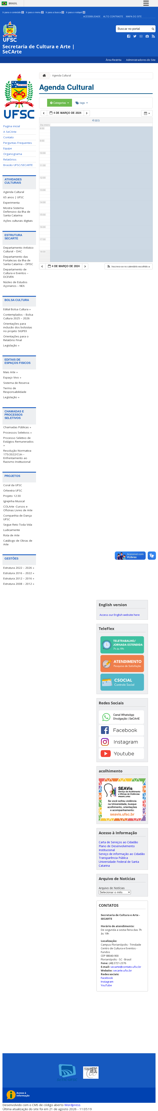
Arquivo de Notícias (112, 888)
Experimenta (11, 202)
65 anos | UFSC (13, 197)
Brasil (13, 3)
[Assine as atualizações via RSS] (153, 36)
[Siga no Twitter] (135, 36)
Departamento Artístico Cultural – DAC (18, 249)
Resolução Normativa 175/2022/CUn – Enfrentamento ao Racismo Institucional (17, 456)
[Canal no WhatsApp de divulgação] (121, 723)
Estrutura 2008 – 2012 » (18, 584)
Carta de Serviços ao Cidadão (118, 842)
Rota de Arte (11, 535)
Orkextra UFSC (12, 490)
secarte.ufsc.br (122, 970)
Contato (8, 137)
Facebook (107, 978)
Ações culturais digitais (18, 221)
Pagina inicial (11, 126)
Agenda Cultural (13, 192)
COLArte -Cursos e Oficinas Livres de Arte (18, 508)
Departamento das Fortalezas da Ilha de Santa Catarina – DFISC (18, 260)
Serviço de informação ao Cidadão (122, 854)
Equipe (7, 148)
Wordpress (72, 1105)
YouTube (106, 985)
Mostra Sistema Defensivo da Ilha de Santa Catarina (16, 211)
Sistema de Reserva (16, 383)
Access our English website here (120, 615)
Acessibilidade (91, 16)
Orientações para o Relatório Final (16, 338)
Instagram (107, 981)
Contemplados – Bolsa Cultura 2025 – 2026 (18, 316)
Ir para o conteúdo (12, 12)
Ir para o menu (34, 12)
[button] (128, 266)
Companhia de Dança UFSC (17, 517)
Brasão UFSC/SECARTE (18, 165)
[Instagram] (121, 746)
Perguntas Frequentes (17, 143)
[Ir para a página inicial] (43, 76)
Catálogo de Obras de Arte (17, 542)
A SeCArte (9, 132)
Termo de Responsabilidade (14, 390)
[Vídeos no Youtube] (141, 36)
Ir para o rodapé (75, 12)
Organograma (12, 154)
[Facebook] (121, 734)
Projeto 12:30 (12, 496)
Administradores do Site (141, 60)
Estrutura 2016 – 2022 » (18, 573)
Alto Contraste (113, 16)
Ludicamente (11, 530)
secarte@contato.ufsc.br (125, 967)
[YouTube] (121, 758)
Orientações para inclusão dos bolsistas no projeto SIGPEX (17, 327)
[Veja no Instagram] (147, 36)
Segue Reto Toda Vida (17, 524)
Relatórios (9, 159)
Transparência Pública (113, 858)
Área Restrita (114, 60)
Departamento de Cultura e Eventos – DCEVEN (15, 273)
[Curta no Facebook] (128, 36)
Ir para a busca (54, 12)
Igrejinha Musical (14, 501)
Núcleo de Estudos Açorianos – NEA (15, 284)
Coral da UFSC (12, 485)
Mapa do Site (134, 16)
